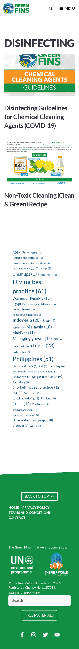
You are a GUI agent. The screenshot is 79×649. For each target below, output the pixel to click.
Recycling (57, 366)
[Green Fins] (16, 8)
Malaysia (39, 326)
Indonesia (27, 320)
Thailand (48, 398)
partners (40, 345)
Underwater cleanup (26, 415)
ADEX (19, 252)
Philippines (33, 358)
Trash (22, 403)
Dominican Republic (32, 298)
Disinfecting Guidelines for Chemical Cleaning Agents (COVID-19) (35, 116)
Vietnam (20, 425)
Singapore (22, 377)
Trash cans (40, 404)
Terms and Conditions (29, 512)
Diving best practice (30, 286)
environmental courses (42, 304)
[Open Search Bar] (50, 8)
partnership (21, 352)
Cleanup (43, 268)
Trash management (25, 409)
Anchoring (34, 252)
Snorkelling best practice (37, 387)
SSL (17, 393)
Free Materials (39, 615)
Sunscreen (32, 393)
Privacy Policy (36, 507)
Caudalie (43, 263)
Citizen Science (23, 268)
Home (13, 507)
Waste (35, 425)
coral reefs (48, 274)
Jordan (19, 327)
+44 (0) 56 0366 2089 (24, 593)
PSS (43, 366)
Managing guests (32, 338)
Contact (16, 517)
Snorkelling (21, 382)
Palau (18, 346)
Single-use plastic (47, 377)
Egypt (19, 304)
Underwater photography (33, 420)
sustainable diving (26, 398)
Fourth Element (24, 309)
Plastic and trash (25, 366)
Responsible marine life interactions (35, 371)
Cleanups (26, 274)
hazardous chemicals (27, 314)
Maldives (24, 333)
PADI (58, 339)
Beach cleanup (24, 263)
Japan (49, 320)
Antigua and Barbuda (28, 257)
